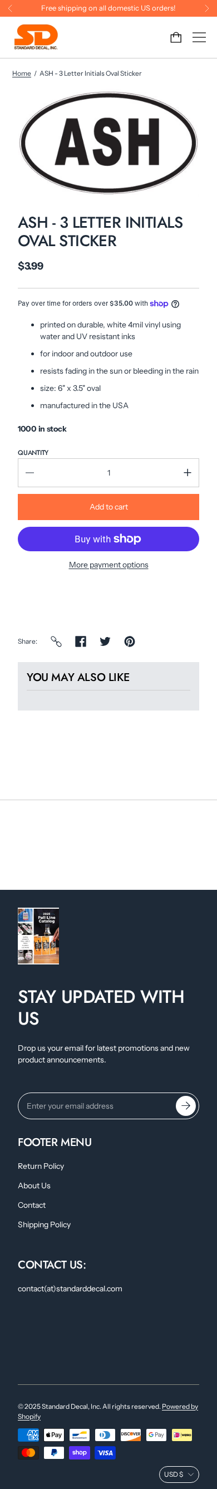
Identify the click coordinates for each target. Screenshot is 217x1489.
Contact (32, 1205)
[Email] (56, 641)
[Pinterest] (129, 641)
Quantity (33, 453)
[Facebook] (80, 641)
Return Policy (41, 1166)
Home (21, 73)
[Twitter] (105, 641)
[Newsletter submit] (186, 1106)
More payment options (109, 565)
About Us (34, 1186)
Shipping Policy (44, 1224)
